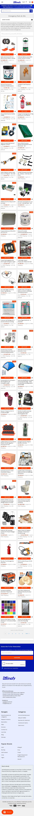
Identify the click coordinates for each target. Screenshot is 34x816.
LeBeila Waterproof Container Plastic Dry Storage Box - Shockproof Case (8, 443)
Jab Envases (4, 752)
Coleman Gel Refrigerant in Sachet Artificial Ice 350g (8, 321)
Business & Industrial (24, 720)
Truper (19, 752)
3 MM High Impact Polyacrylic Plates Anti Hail (25, 261)
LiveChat (5, 701)
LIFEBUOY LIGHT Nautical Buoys (24, 85)
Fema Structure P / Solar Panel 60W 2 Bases (7, 471)
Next (27, 633)
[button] (32, 19)
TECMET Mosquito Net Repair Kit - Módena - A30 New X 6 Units (25, 174)
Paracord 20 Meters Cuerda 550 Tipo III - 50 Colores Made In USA (8, 621)
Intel (2, 747)
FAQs (2, 724)
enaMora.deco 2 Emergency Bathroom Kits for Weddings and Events (25, 472)
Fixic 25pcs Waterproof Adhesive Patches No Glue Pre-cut (24, 592)
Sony (19, 750)
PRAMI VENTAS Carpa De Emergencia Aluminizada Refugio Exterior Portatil (7, 501)
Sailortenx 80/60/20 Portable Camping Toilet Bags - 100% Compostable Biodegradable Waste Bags (25, 382)
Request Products (6, 719)
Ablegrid (20, 747)
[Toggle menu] (2, 2)
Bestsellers (4, 722)
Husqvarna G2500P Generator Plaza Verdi (6, 591)
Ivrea (2, 755)
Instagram (14, 786)
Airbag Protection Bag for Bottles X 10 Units (24, 442)
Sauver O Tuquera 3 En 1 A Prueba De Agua (7, 411)
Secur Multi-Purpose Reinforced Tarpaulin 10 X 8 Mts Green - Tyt (25, 145)
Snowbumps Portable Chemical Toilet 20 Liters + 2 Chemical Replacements (8, 351)
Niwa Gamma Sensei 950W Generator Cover (24, 350)
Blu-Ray (3, 750)
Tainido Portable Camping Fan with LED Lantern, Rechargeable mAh (24, 412)
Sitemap (3, 737)
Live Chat (3, 732)
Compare (15, 54)
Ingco (2, 757)
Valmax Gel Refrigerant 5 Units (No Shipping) (24, 620)
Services (3, 727)
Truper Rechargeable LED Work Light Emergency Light (8, 261)
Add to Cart (7, 54)
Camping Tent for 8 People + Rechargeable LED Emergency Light (8, 382)
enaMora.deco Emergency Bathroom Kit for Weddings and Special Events (25, 291)
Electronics (21, 725)
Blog (2, 734)
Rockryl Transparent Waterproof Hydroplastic (7, 85)
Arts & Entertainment (24, 715)
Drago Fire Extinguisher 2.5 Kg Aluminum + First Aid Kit (25, 114)
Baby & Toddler (22, 717)
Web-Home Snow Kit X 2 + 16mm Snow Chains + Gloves (8, 57)
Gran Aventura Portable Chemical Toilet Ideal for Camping (24, 501)
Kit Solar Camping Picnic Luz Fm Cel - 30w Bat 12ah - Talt (25, 202)
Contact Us (4, 729)
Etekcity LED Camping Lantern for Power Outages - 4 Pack (8, 532)
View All (19, 759)
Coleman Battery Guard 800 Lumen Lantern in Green (25, 57)
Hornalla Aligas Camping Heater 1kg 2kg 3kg (7, 290)
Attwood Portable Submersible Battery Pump (25, 231)
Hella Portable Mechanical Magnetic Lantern (7, 144)
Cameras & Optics (23, 723)
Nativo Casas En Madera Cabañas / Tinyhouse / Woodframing (24, 532)
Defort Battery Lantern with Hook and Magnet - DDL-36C (8, 173)
